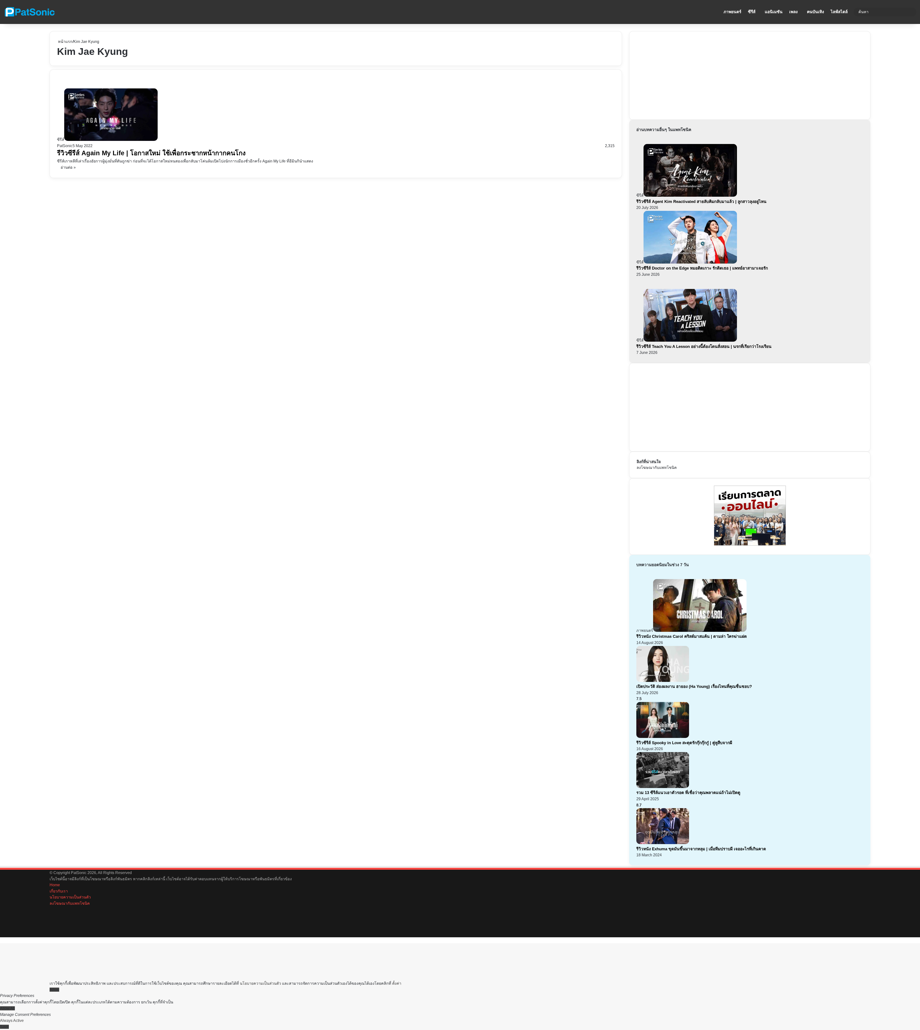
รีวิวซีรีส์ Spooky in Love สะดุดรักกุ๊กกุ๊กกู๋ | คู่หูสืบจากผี (684, 743)
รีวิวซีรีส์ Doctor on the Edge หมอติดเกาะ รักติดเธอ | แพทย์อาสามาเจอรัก (702, 268)
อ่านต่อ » (68, 167)
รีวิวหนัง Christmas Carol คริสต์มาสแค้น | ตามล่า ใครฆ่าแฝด (691, 636)
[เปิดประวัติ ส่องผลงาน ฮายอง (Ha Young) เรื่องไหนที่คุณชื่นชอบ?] (662, 681)
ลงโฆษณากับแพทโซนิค (657, 468)
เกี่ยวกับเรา (59, 891)
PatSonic (65, 146)
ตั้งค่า (396, 983)
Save (4, 1027)
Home (55, 885)
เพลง (793, 12)
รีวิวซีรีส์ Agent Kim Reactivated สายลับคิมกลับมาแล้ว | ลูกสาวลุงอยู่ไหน (701, 201)
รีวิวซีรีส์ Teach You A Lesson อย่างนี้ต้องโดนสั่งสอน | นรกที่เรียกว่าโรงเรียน (703, 346)
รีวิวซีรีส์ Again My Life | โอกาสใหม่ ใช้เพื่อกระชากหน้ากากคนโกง (151, 153)
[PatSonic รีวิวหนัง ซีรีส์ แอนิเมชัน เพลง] (29, 11)
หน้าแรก (64, 42)
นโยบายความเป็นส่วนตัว (70, 897)
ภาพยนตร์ (732, 12)
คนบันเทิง (815, 12)
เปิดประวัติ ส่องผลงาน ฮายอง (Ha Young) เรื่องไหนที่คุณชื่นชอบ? (694, 686)
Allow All (7, 1008)
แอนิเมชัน (773, 12)
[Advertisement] (672, 74)
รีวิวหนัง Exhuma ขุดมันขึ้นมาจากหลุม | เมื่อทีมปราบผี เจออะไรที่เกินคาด (701, 849)
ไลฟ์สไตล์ (839, 12)
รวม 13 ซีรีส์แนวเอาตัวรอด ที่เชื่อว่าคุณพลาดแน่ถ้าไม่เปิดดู (688, 792)
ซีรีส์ (751, 12)
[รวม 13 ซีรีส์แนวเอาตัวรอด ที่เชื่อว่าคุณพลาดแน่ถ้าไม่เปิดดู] (662, 787)
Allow (54, 990)
